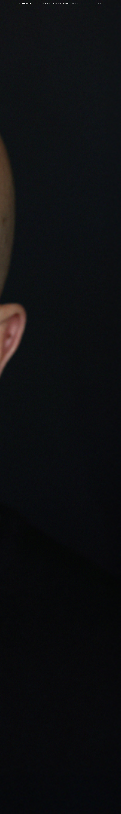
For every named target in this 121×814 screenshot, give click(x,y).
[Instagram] (98, 3)
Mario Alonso (25, 3)
